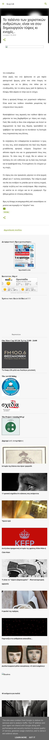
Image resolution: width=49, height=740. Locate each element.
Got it (32, 737)
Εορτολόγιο (16, 334)
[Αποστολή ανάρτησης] (4, 209)
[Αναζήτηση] (45, 4)
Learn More (21, 737)
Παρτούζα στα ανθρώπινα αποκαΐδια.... (17, 639)
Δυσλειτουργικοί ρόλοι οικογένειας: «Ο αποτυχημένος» (23, 666)
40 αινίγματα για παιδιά (11, 693)
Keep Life (10, 4)
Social (6, 212)
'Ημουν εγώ (6, 521)
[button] (4, 39)
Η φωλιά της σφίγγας (10, 611)
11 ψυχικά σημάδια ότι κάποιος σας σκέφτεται (20, 493)
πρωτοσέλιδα (24, 269)
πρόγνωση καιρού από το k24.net (19, 292)
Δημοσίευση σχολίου (13, 230)
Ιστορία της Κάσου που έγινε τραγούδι (17, 466)
